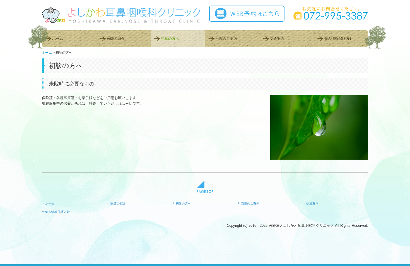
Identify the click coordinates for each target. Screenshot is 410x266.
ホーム (57, 38)
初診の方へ (170, 38)
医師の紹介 (116, 38)
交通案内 (277, 38)
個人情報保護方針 (338, 38)
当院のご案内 (226, 38)
